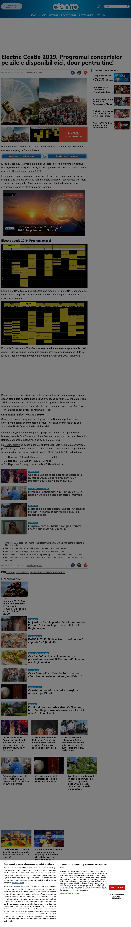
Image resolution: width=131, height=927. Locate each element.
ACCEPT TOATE (117, 887)
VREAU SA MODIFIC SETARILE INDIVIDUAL (116, 896)
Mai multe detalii (18, 883)
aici (21, 906)
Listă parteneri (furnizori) (69, 893)
